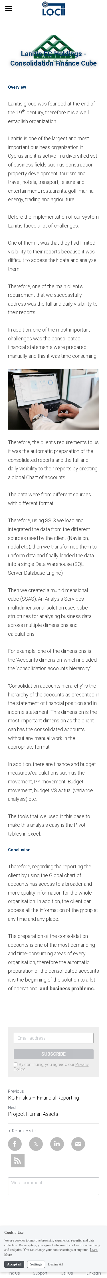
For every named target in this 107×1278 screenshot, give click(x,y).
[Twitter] (36, 1144)
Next (12, 1107)
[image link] (53, 8)
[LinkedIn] (57, 1144)
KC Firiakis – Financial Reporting (43, 1098)
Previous (16, 1091)
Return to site (23, 1131)
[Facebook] (15, 1144)
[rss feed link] (18, 1160)
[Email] (78, 1144)
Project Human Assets (33, 1114)
